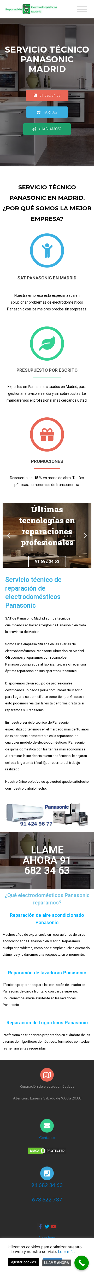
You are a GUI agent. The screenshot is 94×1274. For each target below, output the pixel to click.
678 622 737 (47, 1199)
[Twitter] (47, 1226)
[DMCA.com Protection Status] (47, 1150)
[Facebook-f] (40, 1226)
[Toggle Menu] (82, 9)
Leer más (66, 1251)
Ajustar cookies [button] (23, 1262)
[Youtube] (53, 1226)
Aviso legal (47, 1237)
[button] (47, 95)
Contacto (47, 1137)
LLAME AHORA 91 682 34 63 (47, 860)
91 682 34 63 (47, 1185)
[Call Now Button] (81, 1263)
